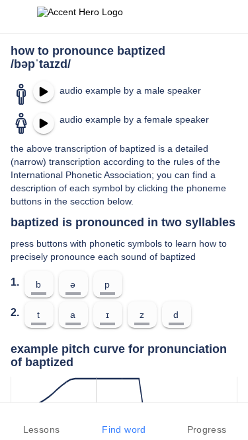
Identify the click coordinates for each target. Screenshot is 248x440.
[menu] (18, 16)
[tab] (41, 421)
